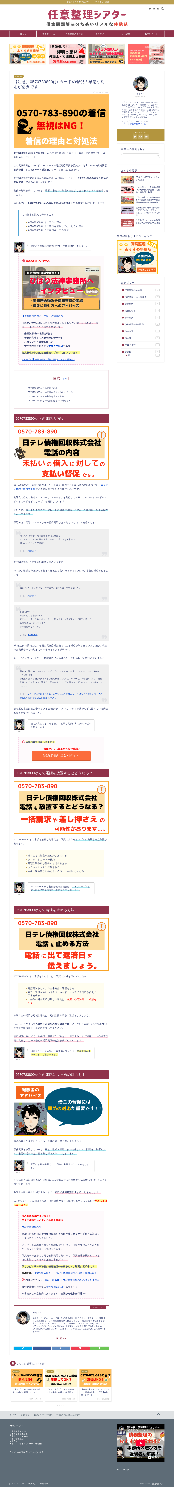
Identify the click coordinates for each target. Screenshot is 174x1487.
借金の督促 (18, 76)
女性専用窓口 (56, 346)
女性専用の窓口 (54, 1287)
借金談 (141, 338)
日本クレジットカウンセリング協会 (26, 1444)
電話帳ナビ (33, 551)
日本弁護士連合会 (18, 1431)
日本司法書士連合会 (19, 1434)
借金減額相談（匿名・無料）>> (61, 755)
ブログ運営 (141, 345)
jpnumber (32, 634)
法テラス (14, 1441)
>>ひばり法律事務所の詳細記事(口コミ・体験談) (48, 359)
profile (141, 352)
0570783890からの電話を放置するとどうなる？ (51, 392)
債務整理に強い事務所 (142, 297)
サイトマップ (123, 1470)
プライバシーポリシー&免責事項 (24, 1484)
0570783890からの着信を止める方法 (46, 396)
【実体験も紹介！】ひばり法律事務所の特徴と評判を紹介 (65, 1273)
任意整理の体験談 (141, 290)
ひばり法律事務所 (31, 1227)
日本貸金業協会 (17, 1439)
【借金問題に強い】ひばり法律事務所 (42, 316)
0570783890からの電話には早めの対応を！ (49, 400)
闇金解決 (141, 304)
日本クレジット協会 (19, 1436)
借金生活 (141, 331)
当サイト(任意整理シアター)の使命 (27, 1452)
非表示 (65, 379)
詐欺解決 (141, 317)
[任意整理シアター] (87, 28)
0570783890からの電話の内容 (43, 388)
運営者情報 (44, 1484)
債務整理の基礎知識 (141, 324)
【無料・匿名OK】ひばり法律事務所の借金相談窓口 (71, 1280)
